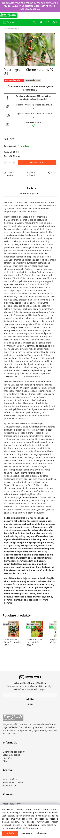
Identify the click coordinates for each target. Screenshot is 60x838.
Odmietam (41, 833)
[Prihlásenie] (40, 22)
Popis (30, 188)
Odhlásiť (30, 704)
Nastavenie (26, 833)
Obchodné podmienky (13, 751)
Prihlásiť (30, 699)
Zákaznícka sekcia (11, 754)
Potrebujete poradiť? (30, 193)
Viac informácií (33, 828)
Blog (5, 761)
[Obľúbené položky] (47, 22)
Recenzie (7, 758)
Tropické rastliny (10, 28)
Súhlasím (9, 833)
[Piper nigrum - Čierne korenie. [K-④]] (30, 49)
